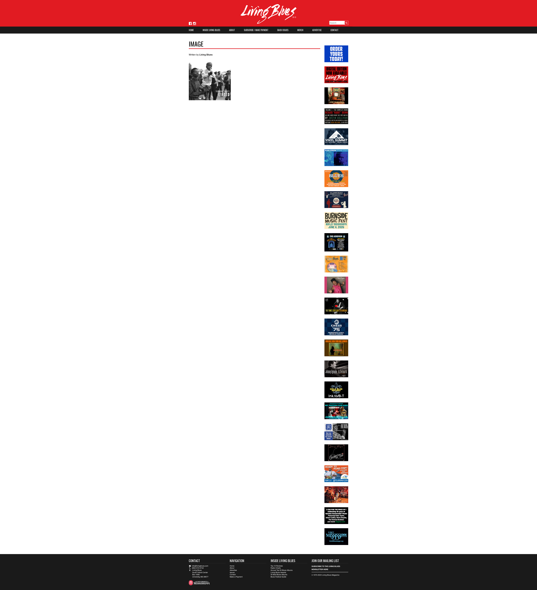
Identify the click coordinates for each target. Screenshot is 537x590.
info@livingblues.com (200, 566)
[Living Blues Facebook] (190, 23)
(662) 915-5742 (198, 568)
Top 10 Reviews (277, 566)
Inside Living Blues (211, 30)
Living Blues (206, 54)
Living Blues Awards (278, 572)
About (232, 30)
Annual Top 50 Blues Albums (282, 570)
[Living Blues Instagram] (194, 23)
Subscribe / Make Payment (256, 30)
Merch (300, 30)
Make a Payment (236, 576)
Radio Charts (276, 568)
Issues (232, 572)
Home (191, 30)
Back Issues (282, 30)
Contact (334, 30)
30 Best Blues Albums (279, 574)
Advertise (317, 30)
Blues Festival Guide (278, 576)
